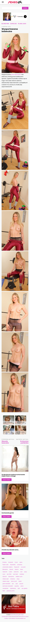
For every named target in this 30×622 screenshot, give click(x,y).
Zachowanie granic (8, 513)
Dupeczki (13, 23)
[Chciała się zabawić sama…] (15, 534)
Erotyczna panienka (24, 442)
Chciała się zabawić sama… (10, 550)
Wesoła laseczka (5, 442)
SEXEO (12, 614)
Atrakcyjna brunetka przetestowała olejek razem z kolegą (13, 475)
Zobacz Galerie (6, 479)
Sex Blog (16, 614)
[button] (2, 2)
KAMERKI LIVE (22, 618)
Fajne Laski (22, 23)
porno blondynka (16, 74)
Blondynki (5, 23)
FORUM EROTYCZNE (23, 616)
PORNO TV (7, 618)
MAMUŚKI (15, 616)
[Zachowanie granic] (15, 497)
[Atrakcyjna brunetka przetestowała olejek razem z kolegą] (15, 458)
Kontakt (22, 614)
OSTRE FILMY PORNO (7, 616)
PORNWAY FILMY (14, 618)
